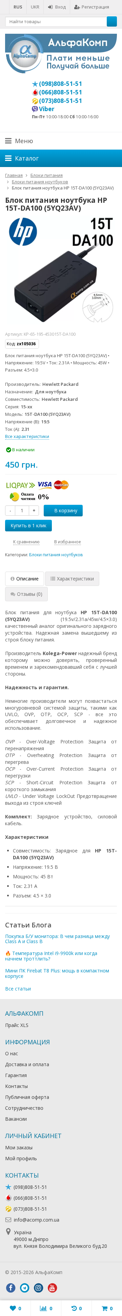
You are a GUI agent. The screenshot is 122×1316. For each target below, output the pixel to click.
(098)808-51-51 (60, 83)
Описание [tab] (27, 578)
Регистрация (95, 7)
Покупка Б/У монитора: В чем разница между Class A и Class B (57, 938)
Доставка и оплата (27, 1064)
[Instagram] (38, 1288)
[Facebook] (10, 1288)
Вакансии (16, 1119)
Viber (47, 109)
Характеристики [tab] (75, 578)
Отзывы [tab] (29, 594)
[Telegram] (24, 1288)
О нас (11, 1053)
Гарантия (16, 1075)
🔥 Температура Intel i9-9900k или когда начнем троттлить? (51, 956)
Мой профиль (21, 1158)
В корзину (65, 510)
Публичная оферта (27, 1097)
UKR (35, 7)
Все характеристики (27, 436)
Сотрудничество (24, 1108)
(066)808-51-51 (60, 92)
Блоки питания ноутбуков (56, 555)
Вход (60, 7)
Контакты (16, 1086)
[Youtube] (52, 1288)
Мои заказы (19, 1147)
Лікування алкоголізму (89, 1272)
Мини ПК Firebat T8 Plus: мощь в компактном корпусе (57, 973)
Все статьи (18, 988)
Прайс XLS (16, 1025)
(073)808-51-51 (60, 100)
